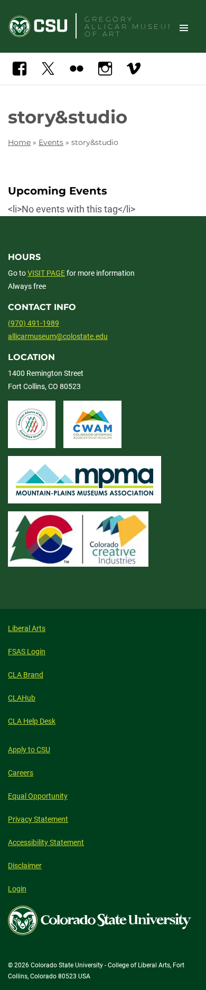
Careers (20, 773)
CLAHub (21, 698)
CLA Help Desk (31, 721)
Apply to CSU (29, 749)
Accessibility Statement (46, 842)
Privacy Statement (38, 819)
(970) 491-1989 (33, 323)
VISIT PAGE (46, 273)
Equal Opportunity (38, 796)
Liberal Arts (26, 628)
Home (19, 142)
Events (51, 142)
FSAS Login (26, 651)
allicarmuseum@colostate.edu (58, 336)
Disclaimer (25, 865)
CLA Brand (25, 675)
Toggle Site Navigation (184, 27)
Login (17, 889)
